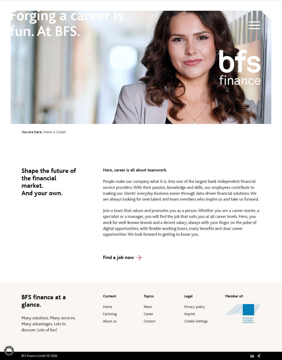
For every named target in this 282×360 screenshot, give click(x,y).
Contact (149, 321)
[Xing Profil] (259, 356)
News (148, 307)
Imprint (189, 314)
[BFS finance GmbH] (240, 67)
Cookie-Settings (196, 321)
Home (47, 132)
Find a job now (118, 257)
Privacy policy (194, 307)
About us (109, 321)
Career (148, 314)
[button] (9, 351)
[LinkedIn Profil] (252, 356)
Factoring (110, 314)
